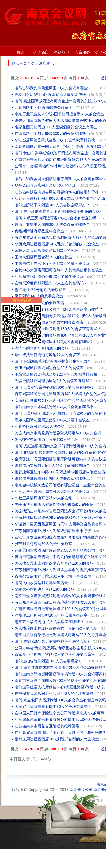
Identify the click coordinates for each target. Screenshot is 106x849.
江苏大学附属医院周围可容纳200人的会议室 (52, 491)
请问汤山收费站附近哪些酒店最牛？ (45, 583)
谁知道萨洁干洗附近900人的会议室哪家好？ (52, 205)
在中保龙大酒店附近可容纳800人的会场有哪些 (54, 693)
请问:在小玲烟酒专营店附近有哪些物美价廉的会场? (58, 211)
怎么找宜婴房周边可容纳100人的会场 (46, 439)
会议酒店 (41, 52)
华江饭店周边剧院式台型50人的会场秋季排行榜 (55, 140)
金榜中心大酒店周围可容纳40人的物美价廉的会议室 (59, 270)
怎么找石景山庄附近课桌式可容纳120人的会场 (54, 563)
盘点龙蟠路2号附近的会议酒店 (40, 289)
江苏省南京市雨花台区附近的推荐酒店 (47, 726)
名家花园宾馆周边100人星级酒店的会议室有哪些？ (58, 127)
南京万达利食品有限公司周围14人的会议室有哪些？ (59, 309)
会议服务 (82, 52)
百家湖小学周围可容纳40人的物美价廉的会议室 (55, 654)
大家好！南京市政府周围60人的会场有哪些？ (53, 706)
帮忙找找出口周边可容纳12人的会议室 (47, 355)
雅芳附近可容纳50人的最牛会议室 (43, 543)
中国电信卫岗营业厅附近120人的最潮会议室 (52, 263)
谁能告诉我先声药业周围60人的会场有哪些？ (53, 88)
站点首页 (19, 63)
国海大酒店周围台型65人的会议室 (43, 257)
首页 (20, 52)
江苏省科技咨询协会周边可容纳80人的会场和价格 (57, 192)
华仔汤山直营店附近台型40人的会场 (45, 185)
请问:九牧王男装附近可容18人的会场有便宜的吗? (56, 218)
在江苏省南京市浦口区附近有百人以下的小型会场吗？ (60, 732)
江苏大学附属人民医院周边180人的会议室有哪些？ (58, 329)
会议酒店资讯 (42, 63)
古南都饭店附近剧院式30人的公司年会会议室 (53, 576)
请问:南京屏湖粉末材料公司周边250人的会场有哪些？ (60, 667)
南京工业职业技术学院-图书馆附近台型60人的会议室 (59, 114)
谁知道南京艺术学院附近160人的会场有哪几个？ (56, 407)
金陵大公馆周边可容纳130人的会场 (44, 589)
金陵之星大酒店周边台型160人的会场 (46, 250)
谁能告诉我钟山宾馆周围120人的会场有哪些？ (54, 342)
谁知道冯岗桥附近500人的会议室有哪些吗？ (52, 465)
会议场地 (61, 52)
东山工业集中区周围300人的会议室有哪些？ (52, 224)
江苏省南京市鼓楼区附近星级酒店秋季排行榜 (53, 530)
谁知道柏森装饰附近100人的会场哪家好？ (50, 661)
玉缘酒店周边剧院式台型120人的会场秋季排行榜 (56, 374)
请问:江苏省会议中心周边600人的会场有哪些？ (55, 387)
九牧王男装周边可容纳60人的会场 (43, 498)
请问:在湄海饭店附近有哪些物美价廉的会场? (52, 361)
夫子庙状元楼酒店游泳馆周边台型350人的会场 (54, 504)
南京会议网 (22, 300)
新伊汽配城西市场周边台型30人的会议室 (49, 368)
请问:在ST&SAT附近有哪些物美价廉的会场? (52, 641)
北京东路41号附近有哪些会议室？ (43, 107)
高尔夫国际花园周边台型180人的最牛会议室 (52, 420)
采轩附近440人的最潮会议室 (39, 296)
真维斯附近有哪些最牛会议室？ (41, 231)
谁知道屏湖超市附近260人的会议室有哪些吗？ (54, 478)
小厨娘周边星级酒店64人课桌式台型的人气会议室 (57, 244)
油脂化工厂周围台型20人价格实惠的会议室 (51, 615)
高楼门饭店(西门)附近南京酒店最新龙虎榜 (50, 94)
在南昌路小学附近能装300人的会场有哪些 (50, 133)
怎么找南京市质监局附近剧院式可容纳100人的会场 (58, 433)
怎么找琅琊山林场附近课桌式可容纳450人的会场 (56, 628)
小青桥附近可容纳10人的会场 (40, 426)
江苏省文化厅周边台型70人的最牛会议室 (49, 276)
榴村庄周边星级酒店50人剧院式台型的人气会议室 (57, 739)
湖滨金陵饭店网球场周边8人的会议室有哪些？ (54, 381)
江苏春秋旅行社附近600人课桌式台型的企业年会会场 (60, 198)
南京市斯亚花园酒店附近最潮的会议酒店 (49, 322)
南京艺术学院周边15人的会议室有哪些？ (49, 622)
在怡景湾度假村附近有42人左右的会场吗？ (51, 283)
